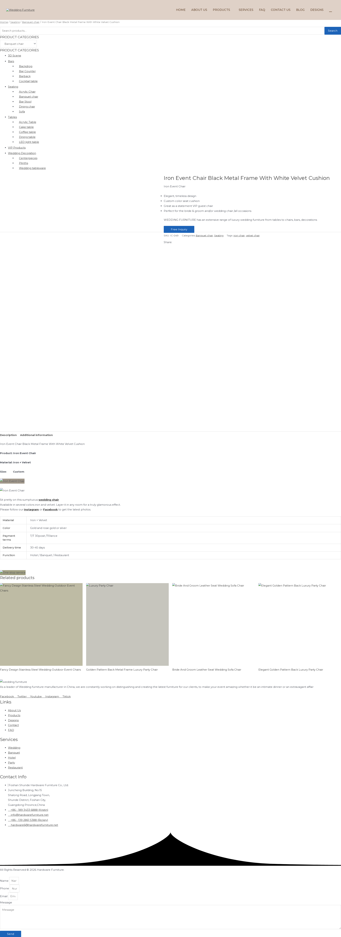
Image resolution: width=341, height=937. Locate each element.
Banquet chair (30, 22)
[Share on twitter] (170, 252)
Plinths (23, 163)
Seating (15, 22)
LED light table (29, 142)
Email (4, 896)
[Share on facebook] (170, 247)
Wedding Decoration (22, 153)
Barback (25, 76)
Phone (5, 888)
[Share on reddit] (170, 277)
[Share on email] (170, 272)
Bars (11, 61)
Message (6, 902)
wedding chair (49, 499)
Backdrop (26, 66)
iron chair (239, 235)
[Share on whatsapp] (170, 257)
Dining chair (27, 106)
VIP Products (17, 147)
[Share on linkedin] (170, 267)
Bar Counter (27, 71)
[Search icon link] (330, 10)
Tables (12, 117)
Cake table (26, 127)
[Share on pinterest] (170, 262)
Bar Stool (25, 101)
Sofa (22, 111)
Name (4, 880)
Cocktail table (28, 81)
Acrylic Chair (27, 91)
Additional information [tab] (36, 435)
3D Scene (14, 55)
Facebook (50, 509)
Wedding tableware (32, 168)
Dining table (27, 137)
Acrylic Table (27, 122)
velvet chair (253, 235)
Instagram (31, 509)
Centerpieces (28, 158)
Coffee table (27, 132)
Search (332, 30)
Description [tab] (8, 435)
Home (4, 22)
